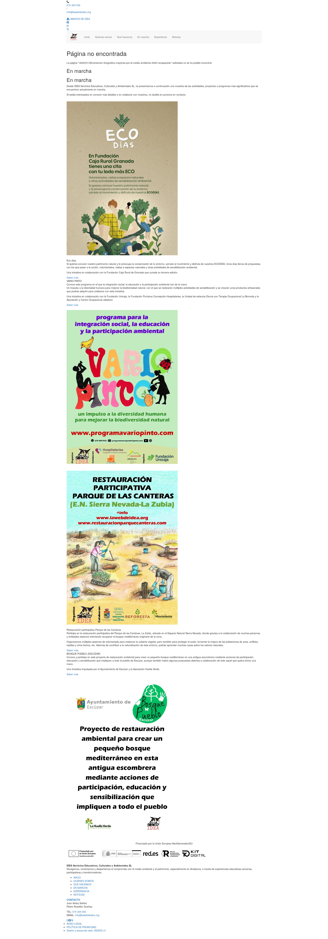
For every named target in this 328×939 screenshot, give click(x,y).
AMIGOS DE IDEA (80, 19)
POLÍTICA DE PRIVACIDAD (81, 927)
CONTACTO (73, 899)
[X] (68, 29)
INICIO (77, 877)
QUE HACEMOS (82, 884)
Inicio (87, 37)
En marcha (143, 37)
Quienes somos (103, 37)
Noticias (176, 37)
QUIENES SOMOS (83, 881)
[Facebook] (68, 22)
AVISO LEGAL (74, 923)
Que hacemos (124, 37)
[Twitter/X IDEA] (72, 920)
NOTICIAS (79, 894)
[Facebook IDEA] (70, 920)
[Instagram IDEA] (68, 920)
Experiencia (160, 37)
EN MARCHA (80, 887)
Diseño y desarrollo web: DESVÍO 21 (86, 930)
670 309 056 (73, 5)
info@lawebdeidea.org (79, 12)
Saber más (72, 277)
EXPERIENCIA (81, 891)
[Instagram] (68, 25)
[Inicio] (75, 37)
